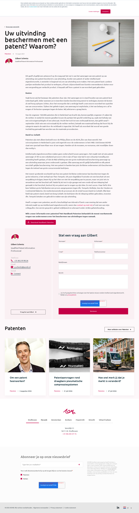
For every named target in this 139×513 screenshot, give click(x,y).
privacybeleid (71, 295)
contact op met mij (84, 205)
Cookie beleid (33, 7)
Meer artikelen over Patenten (118, 329)
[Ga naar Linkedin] (118, 508)
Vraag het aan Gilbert (27, 312)
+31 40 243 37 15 (69, 434)
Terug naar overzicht (12, 27)
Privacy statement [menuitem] (56, 508)
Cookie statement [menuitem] (70, 508)
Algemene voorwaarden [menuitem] (41, 508)
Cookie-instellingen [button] (94, 11)
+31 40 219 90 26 (21, 260)
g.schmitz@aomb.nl (22, 267)
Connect (17, 273)
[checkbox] (52, 476)
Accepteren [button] (105, 11)
